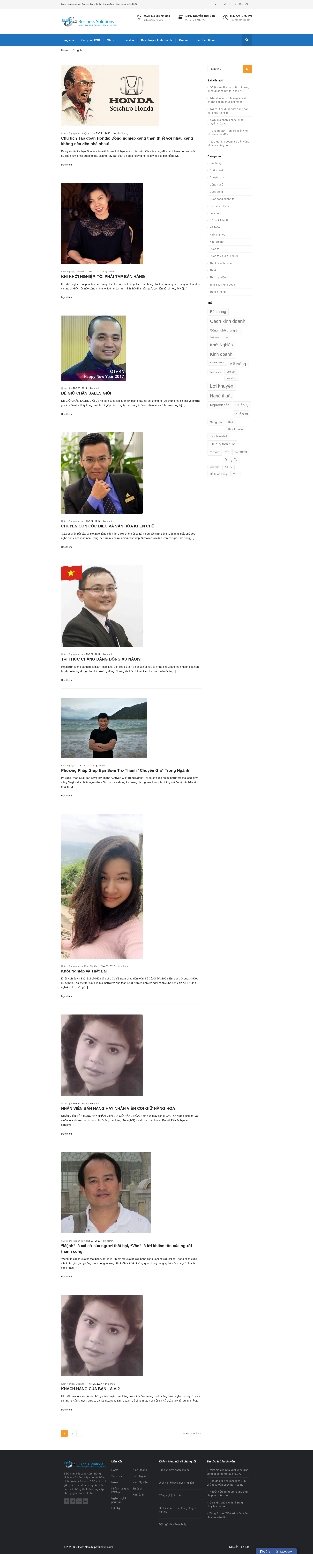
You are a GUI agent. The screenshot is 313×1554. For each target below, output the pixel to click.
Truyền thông (218, 291)
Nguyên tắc (220, 405)
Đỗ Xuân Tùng (218, 474)
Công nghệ (216, 184)
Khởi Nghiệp (67, 271)
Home (115, 1470)
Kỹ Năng (238, 364)
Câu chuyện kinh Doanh (156, 40)
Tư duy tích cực (222, 444)
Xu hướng (241, 451)
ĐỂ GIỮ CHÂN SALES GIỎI (86, 393)
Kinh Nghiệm (140, 1482)
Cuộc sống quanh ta (72, 133)
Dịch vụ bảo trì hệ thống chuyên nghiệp (177, 1510)
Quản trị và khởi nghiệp (224, 256)
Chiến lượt (216, 170)
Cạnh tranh (214, 337)
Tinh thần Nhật (218, 436)
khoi (226, 337)
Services (116, 1476)
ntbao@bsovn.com (153, 20)
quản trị (241, 414)
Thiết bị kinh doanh (221, 263)
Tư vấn (214, 452)
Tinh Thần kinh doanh (223, 284)
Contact (184, 40)
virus (227, 451)
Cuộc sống (216, 191)
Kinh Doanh (217, 241)
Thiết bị (137, 1488)
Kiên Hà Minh (217, 362)
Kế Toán (215, 227)
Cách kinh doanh (227, 321)
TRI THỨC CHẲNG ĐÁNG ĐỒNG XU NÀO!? (101, 659)
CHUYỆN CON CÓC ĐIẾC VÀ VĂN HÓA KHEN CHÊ (107, 526)
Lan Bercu (215, 372)
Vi (212, 4)
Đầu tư (228, 467)
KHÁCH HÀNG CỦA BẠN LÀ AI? (90, 1389)
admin (111, 271)
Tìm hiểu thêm (205, 40)
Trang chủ (67, 40)
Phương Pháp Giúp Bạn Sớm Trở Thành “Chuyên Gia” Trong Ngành (125, 770)
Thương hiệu (218, 277)
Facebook (216, 213)
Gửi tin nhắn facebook (277, 1551)
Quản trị (88, 133)
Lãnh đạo (231, 372)
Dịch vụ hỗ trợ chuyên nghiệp (176, 1482)
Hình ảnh (138, 1494)
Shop (110, 40)
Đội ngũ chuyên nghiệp (172, 1524)
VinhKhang (122, 133)
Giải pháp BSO (90, 40)
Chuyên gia (217, 177)
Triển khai (127, 40)
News (114, 1482)
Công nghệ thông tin (224, 330)
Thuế (213, 270)
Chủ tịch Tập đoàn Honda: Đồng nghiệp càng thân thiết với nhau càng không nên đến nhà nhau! (127, 141)
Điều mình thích (219, 206)
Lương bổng (231, 378)
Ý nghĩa (231, 460)
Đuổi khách (214, 467)
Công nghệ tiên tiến (170, 1495)
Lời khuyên (221, 386)
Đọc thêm (66, 164)
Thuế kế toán (235, 429)
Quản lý (241, 405)
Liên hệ (115, 1508)
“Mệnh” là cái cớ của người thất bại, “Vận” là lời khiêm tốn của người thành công (126, 1248)
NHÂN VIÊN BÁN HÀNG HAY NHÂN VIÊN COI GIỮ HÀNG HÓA (118, 1108)
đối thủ (235, 474)
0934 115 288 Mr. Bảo (157, 15)
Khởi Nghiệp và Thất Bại (84, 971)
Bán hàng (216, 163)
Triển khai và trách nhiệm (174, 1470)
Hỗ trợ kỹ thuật (219, 220)
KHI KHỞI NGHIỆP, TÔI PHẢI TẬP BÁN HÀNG (103, 276)
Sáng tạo (216, 422)
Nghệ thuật (221, 396)
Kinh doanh (221, 354)
